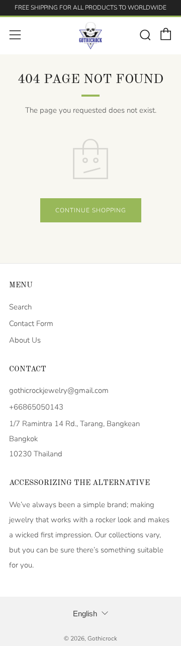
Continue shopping (90, 210)
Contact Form (31, 323)
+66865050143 (36, 407)
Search (20, 307)
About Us (25, 340)
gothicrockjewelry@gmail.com (59, 390)
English (85, 613)
